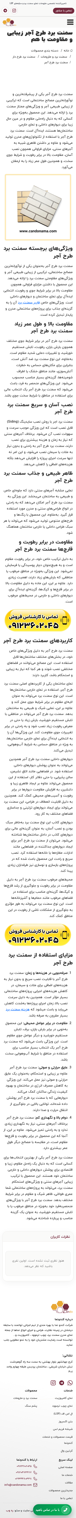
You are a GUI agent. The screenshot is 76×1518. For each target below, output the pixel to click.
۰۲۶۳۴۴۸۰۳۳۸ (23, 1478)
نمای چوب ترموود (62, 1405)
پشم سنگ (31, 1405)
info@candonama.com (18, 1485)
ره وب (9, 1510)
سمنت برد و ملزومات (54, 56)
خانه (66, 50)
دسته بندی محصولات (44, 50)
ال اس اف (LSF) (63, 1413)
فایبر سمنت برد (29, 302)
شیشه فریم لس (63, 1429)
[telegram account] (5, 10)
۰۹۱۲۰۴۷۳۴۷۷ (24, 1472)
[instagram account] (14, 10)
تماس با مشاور (64, 10)
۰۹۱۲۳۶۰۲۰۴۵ (24, 1466)
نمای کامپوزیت (64, 1398)
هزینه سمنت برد (18, 1009)
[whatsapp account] (70, 1382)
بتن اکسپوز (66, 1421)
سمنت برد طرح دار (23, 56)
